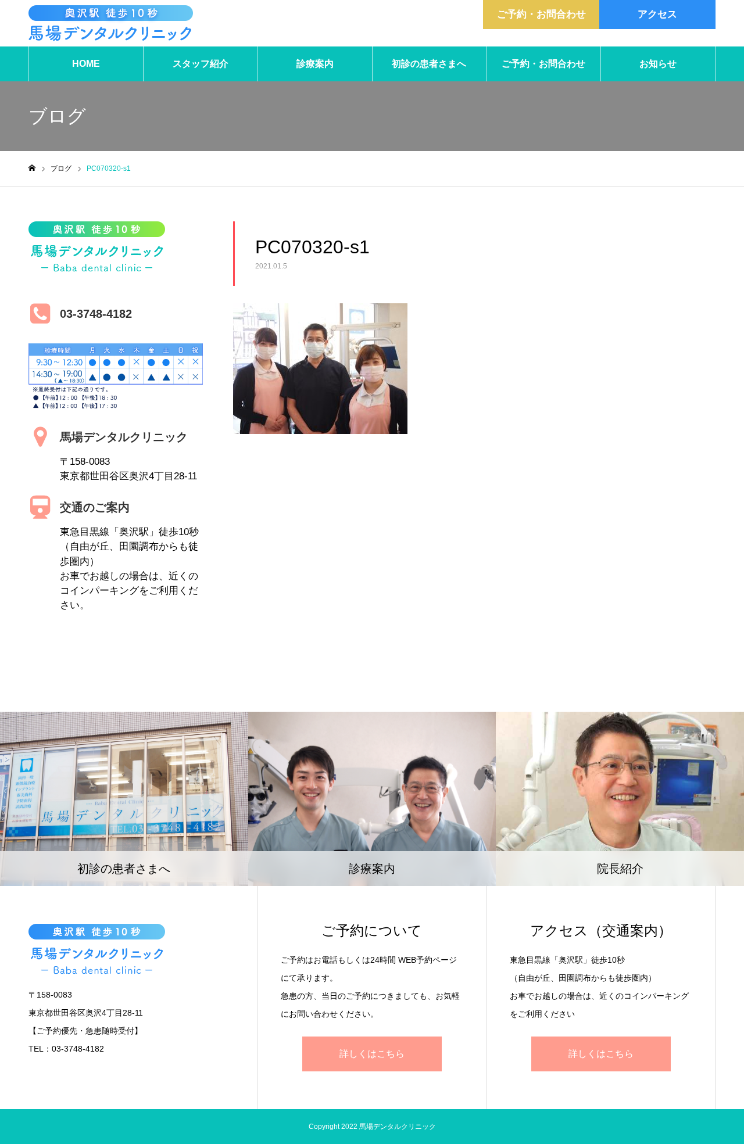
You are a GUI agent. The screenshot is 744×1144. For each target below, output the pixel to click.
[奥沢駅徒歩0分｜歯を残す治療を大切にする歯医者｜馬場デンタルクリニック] (110, 23)
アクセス (657, 14)
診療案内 (315, 64)
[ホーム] (31, 168)
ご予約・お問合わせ (541, 14)
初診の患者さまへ (429, 64)
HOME (86, 64)
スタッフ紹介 (200, 64)
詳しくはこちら (372, 1054)
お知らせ (658, 64)
